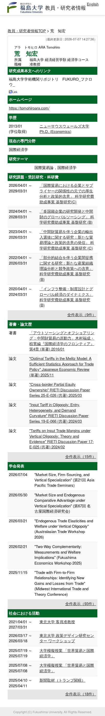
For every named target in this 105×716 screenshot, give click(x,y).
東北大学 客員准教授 (57, 621)
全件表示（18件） (80, 693)
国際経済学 (18, 149)
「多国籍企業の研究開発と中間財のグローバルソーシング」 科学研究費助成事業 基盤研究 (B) (67, 216)
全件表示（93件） (80, 603)
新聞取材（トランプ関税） (62, 680)
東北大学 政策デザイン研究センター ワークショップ (67, 638)
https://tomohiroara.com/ (29, 108)
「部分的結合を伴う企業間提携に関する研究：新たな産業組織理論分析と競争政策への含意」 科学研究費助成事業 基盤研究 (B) (66, 268)
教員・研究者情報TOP (27, 30)
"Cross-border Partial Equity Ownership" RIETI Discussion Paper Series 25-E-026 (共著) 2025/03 (59, 390)
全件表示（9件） (81, 314)
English (93, 4)
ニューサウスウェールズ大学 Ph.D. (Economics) (64, 128)
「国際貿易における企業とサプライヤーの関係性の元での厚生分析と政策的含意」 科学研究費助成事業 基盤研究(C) (67, 193)
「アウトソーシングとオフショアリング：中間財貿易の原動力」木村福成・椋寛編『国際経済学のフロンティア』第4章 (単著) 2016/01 (61, 341)
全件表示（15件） (80, 456)
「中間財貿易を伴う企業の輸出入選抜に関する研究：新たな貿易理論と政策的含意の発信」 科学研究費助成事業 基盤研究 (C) (67, 239)
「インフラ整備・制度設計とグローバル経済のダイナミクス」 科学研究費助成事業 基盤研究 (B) (66, 297)
